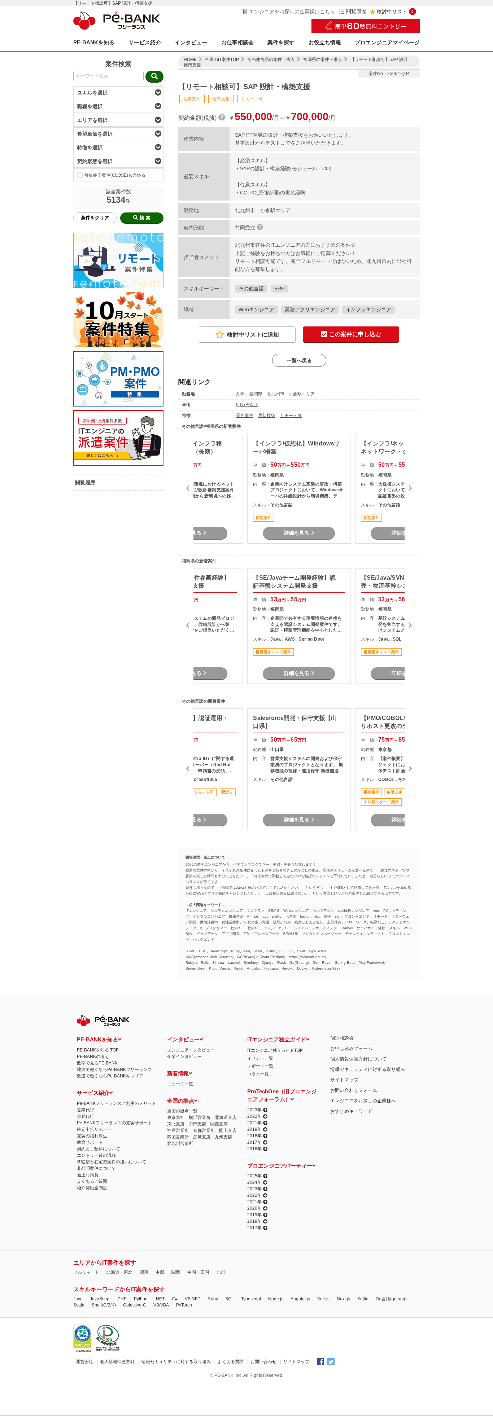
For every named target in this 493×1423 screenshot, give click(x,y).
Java (78, 1298)
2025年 (254, 1176)
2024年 (254, 1182)
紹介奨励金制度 (92, 1187)
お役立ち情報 (325, 42)
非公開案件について (96, 1168)
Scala (78, 1305)
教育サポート (90, 1142)
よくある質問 (231, 1361)
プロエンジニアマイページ (387, 42)
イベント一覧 (260, 1058)
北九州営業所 (180, 1143)
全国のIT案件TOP (222, 59)
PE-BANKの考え (93, 1056)
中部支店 (197, 1123)
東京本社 (175, 1117)
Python (141, 1298)
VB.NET (192, 1298)
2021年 (254, 1123)
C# (175, 1298)
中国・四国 (198, 1272)
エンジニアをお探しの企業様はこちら (292, 11)
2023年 (254, 1110)
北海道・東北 (119, 1272)
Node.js (275, 1298)
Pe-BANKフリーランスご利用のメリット (116, 1103)
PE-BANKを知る (93, 42)
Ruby (213, 1298)
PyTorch (184, 1305)
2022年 (254, 1116)
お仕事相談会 (237, 42)
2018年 (254, 1136)
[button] (187, 488)
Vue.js (323, 1298)
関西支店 (219, 1123)
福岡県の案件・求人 (322, 59)
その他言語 (251, 288)
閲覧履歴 (356, 11)
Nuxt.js (343, 1298)
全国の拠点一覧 (182, 1111)
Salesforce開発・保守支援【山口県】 (295, 722)
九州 (240, 393)
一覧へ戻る (299, 360)
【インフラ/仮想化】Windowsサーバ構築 (296, 447)
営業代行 (85, 1109)
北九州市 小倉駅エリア (291, 393)
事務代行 (85, 1116)
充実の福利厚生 (92, 1135)
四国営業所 (178, 1136)
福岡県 (255, 393)
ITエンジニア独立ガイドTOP (275, 1050)
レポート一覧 (260, 1065)
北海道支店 (225, 1117)
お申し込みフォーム (351, 1048)
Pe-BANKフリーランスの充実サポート (114, 1122)
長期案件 (244, 415)
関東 (144, 1272)
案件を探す (281, 42)
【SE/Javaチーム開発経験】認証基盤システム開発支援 (294, 582)
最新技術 (266, 415)
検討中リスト (395, 11)
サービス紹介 (144, 42)
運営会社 (84, 1361)
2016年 (254, 1149)
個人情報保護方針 (117, 1361)
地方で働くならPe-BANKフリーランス (114, 1069)
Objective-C (134, 1305)
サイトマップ (344, 1079)
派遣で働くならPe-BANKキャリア (110, 1076)
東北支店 (175, 1123)
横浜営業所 (199, 1117)
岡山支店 (227, 1130)
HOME (190, 59)
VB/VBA (161, 1305)
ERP (279, 288)
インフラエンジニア (368, 309)
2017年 (254, 1142)
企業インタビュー (184, 1056)
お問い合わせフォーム (353, 1090)
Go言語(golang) (391, 1298)
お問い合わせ (263, 1361)
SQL (229, 1298)
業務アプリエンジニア (310, 309)
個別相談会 (342, 1038)
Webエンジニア (256, 309)
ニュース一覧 (180, 1083)
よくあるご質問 (92, 1181)
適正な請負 (88, 1174)
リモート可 (291, 415)
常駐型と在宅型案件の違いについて (111, 1161)
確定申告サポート (94, 1129)
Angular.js (300, 1298)
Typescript (251, 1298)
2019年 (254, 1129)
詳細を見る (296, 533)
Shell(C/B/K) (104, 1305)
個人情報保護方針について (358, 1059)
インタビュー (191, 42)
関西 (175, 1272)
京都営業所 (204, 1130)
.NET (160, 1298)
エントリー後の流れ (96, 1155)
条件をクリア (95, 217)
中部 (160, 1272)
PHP (122, 1298)
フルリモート (86, 1272)
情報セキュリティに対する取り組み (367, 1069)
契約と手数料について (98, 1148)
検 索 (145, 217)
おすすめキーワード (351, 1111)
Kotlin (362, 1298)
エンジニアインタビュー (191, 1050)
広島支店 (201, 1136)
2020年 (254, 1208)
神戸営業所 (178, 1130)
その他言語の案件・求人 (271, 59)
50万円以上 (247, 404)
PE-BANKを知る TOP (98, 1050)
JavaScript (100, 1298)
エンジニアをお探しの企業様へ (363, 1100)
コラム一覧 (258, 1073)
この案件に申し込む (355, 334)
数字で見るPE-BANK (97, 1063)
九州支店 (223, 1136)
